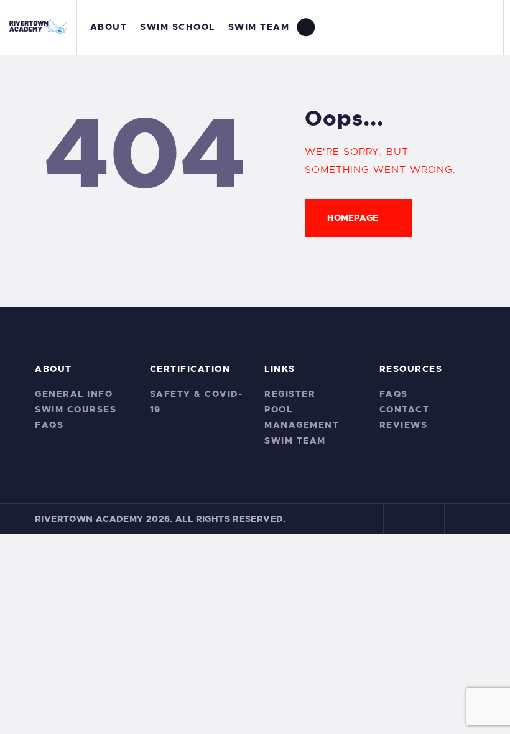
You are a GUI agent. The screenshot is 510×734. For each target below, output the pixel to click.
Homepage (352, 217)
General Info (74, 393)
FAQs (49, 424)
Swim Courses (75, 409)
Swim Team (295, 440)
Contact (404, 409)
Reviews (403, 424)
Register (289, 393)
